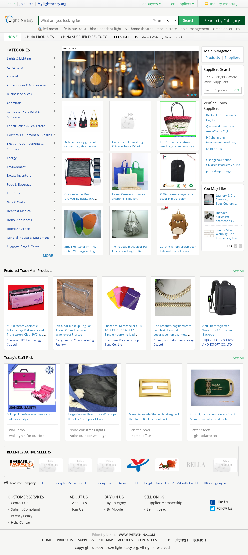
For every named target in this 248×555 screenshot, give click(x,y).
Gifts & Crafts (16, 202)
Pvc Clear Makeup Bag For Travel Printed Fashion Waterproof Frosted (73, 330)
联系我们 (199, 540)
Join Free (27, 3)
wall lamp (17, 430)
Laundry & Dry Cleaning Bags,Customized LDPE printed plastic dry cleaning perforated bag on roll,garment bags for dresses (227, 200)
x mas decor (207, 28)
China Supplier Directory (84, 36)
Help (166, 540)
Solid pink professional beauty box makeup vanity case (30, 416)
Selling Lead (156, 509)
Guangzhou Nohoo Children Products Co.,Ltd (223, 162)
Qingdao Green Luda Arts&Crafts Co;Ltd (220, 128)
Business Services (19, 94)
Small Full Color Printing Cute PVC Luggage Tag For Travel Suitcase (82, 251)
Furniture (13, 193)
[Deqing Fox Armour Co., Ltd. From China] (167, 465)
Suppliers (232, 57)
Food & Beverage (19, 184)
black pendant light (90, 28)
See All (238, 271)
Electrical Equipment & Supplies (29, 135)
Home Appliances (19, 220)
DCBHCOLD (214, 149)
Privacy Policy (21, 516)
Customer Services (26, 496)
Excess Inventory (19, 175)
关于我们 (181, 540)
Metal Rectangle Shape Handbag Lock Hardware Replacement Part (154, 416)
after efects (201, 430)
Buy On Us (114, 496)
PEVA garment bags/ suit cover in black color (176, 196)
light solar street (205, 435)
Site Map (106, 540)
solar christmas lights (87, 430)
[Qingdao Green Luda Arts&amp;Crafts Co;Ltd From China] (225, 465)
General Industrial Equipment (28, 237)
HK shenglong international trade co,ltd (222, 139)
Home (13, 36)
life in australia (59, 28)
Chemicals (14, 103)
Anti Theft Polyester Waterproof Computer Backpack (217, 330)
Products (213, 57)
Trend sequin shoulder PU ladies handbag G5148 (129, 249)
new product (173, 37)
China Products (39, 36)
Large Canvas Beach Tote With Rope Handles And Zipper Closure (92, 416)
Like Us (222, 502)
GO (236, 90)
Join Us (77, 509)
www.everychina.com (137, 534)
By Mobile (115, 509)
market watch (150, 37)
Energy (12, 158)
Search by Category (222, 20)
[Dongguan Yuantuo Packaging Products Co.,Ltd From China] (138, 465)
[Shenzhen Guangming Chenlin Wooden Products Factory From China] (51, 465)
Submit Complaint (25, 509)
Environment (16, 167)
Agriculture (15, 67)
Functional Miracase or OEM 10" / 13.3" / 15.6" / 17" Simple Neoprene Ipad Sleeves (124, 332)
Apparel (12, 76)
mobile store (151, 28)
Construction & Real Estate (26, 126)
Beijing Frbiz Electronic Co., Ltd (221, 117)
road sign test (232, 28)
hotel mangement (179, 28)
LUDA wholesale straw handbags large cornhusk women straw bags (177, 146)
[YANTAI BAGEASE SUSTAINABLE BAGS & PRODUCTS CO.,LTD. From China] (22, 465)
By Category (116, 502)
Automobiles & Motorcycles (26, 85)
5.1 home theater (124, 28)
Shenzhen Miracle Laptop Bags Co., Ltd (122, 342)
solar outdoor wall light (89, 435)
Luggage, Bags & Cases (23, 246)
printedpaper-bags (218, 171)
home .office (141, 435)
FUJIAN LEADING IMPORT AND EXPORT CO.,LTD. (219, 342)
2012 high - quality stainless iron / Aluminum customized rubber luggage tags (212, 417)
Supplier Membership (164, 502)
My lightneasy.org (52, 3)
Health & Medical (19, 211)
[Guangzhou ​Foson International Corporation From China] (80, 465)
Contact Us (19, 502)
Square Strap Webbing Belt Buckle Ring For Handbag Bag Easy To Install (226, 234)
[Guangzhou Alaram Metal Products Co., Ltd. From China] (109, 465)
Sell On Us (154, 496)
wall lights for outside (26, 435)
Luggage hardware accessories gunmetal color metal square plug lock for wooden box (226, 217)
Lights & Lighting (19, 58)
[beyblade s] (130, 77)
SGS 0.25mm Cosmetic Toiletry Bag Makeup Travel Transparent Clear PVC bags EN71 (26, 332)
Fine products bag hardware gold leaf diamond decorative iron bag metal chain (172, 332)
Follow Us (224, 508)
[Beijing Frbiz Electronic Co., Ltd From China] (196, 465)
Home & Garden (18, 228)
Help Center (20, 522)
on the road (140, 430)
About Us (79, 496)
